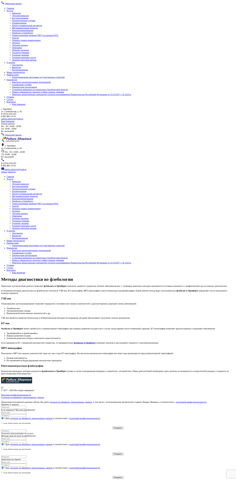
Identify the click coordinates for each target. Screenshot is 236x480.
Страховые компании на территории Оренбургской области (40, 89)
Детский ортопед (20, 45)
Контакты (11, 102)
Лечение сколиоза (20, 50)
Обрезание (17, 48)
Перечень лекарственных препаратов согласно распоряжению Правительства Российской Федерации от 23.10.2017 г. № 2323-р (71, 94)
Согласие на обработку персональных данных (22, 397)
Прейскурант (13, 75)
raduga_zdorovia (8, 172)
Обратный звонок (11, 3)
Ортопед (16, 43)
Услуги (10, 11)
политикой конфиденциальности (191, 402)
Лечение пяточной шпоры (24, 60)
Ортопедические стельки (23, 20)
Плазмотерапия (19, 23)
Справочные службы (22, 84)
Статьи (10, 99)
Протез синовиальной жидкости (27, 25)
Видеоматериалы (20, 70)
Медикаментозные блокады (25, 28)
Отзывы (10, 97)
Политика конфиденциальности (16, 395)
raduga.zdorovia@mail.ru (12, 119)
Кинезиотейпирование (22, 30)
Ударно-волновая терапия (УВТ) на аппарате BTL (35, 35)
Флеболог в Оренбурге (22, 33)
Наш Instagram (18, 104)
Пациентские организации (24, 87)
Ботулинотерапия (20, 18)
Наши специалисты (16, 72)
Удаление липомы (20, 55)
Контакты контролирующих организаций (31, 82)
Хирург (15, 38)
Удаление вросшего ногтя (24, 57)
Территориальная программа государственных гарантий (38, 77)
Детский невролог (20, 16)
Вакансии (16, 67)
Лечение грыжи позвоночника (26, 40)
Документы (17, 65)
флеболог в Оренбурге (85, 343)
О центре (11, 62)
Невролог (16, 13)
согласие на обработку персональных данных (70, 402)
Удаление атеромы (20, 52)
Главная (10, 8)
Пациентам (12, 80)
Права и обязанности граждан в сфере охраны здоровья (38, 92)
